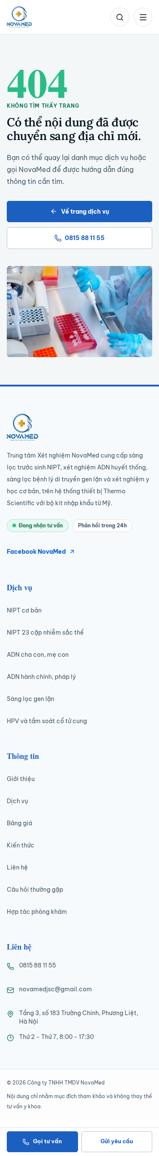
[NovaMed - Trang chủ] (19, 17)
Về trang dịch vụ (85, 211)
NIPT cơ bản (24, 610)
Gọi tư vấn (47, 1141)
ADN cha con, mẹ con (38, 654)
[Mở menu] (143, 17)
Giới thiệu (21, 779)
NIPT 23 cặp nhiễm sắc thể (45, 632)
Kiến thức (20, 845)
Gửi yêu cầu (116, 1141)
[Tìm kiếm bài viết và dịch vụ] (119, 17)
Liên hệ (17, 867)
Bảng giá (19, 823)
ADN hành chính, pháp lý (41, 677)
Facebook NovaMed (36, 551)
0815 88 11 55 (85, 238)
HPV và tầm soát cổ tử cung (47, 721)
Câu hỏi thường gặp (35, 889)
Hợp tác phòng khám (37, 912)
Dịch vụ (17, 801)
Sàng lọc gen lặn (30, 699)
